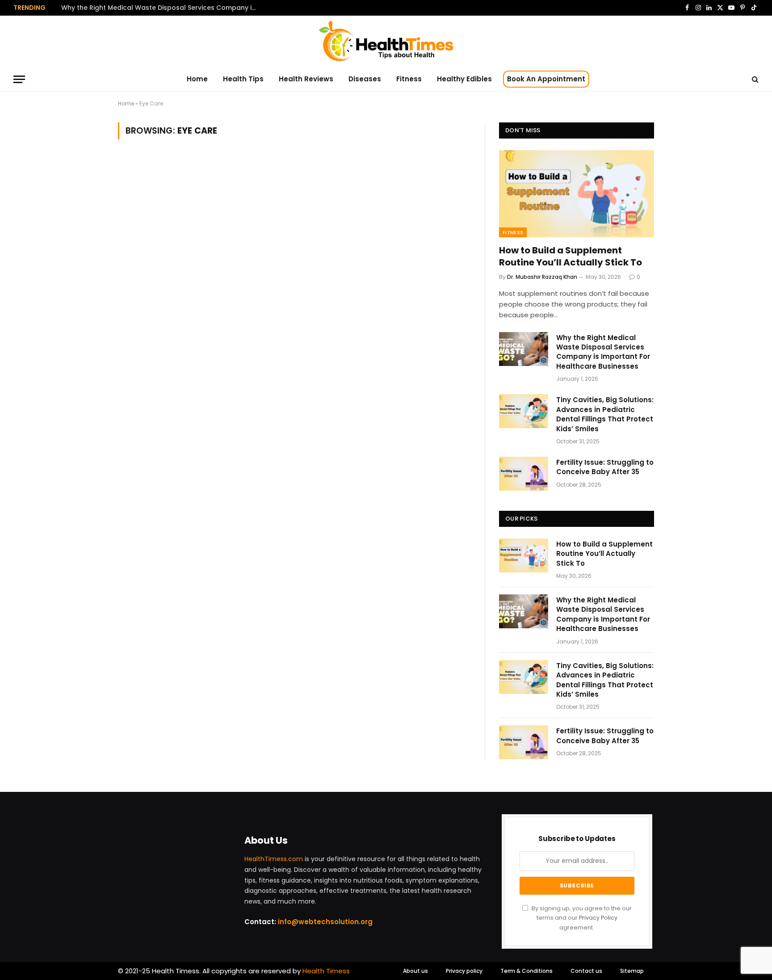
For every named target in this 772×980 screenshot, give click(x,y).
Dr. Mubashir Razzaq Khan (542, 277)
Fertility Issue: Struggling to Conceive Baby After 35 (605, 467)
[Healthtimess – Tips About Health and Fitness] (386, 41)
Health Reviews (306, 79)
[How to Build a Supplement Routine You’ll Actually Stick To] (576, 193)
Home (197, 79)
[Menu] (19, 79)
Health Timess (326, 971)
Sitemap (632, 971)
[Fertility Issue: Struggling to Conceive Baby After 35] (523, 474)
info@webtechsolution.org (325, 921)
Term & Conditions (526, 971)
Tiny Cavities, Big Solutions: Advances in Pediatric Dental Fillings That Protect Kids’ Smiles (605, 414)
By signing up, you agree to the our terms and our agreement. (581, 917)
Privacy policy (464, 971)
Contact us (586, 971)
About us (415, 971)
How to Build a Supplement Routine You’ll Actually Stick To (570, 256)
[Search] (754, 79)
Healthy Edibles (464, 79)
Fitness (409, 79)
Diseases (364, 79)
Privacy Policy (598, 917)
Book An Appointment (546, 79)
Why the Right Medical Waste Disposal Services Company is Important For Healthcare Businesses (161, 8)
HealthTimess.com (273, 858)
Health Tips (243, 79)
